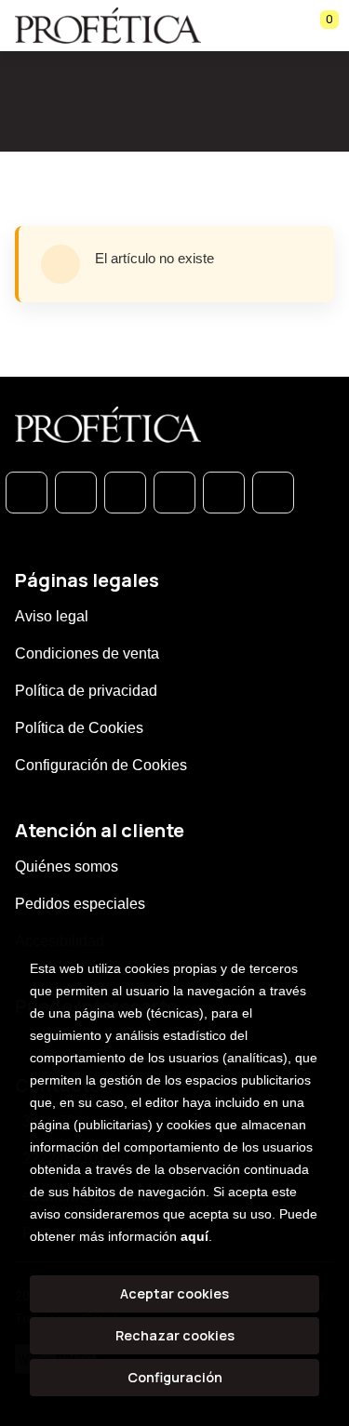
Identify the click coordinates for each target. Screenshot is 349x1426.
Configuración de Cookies (101, 765)
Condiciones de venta (87, 653)
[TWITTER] (125, 492)
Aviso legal (51, 616)
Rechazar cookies (175, 1335)
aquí (194, 1236)
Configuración (175, 1377)
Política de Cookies (79, 728)
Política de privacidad (86, 691)
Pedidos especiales (80, 904)
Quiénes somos (66, 866)
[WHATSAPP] (26, 492)
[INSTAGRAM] (174, 492)
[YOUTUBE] (273, 492)
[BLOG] (224, 492)
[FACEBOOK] (76, 492)
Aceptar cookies (174, 1293)
